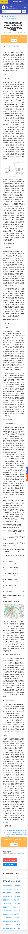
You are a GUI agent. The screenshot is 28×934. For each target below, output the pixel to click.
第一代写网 (5, 16)
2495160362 (10, 864)
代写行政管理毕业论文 (9, 18)
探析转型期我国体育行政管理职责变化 (12, 886)
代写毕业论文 (13, 16)
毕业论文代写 (7, 47)
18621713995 (11, 860)
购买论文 (14, 40)
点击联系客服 (14, 844)
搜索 (24, 11)
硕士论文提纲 (16, 47)
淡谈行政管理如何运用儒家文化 (10, 889)
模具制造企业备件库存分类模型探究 (11, 893)
